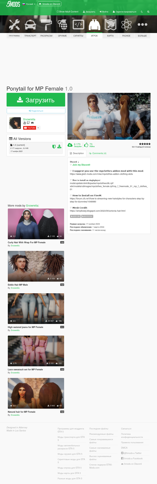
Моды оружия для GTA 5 (70, 453)
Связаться (126, 428)
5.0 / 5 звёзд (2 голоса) (141, 147)
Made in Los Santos (16, 430)
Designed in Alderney (17, 427)
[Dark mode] (142, 11)
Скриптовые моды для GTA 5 (71, 461)
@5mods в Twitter (132, 453)
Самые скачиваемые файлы (99, 449)
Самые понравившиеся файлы (101, 441)
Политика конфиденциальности (132, 435)
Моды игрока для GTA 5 (70, 467)
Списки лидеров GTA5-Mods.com (100, 466)
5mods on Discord (132, 463)
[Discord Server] (32, 122)
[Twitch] (28, 122)
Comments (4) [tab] (98, 153)
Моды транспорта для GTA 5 (71, 438)
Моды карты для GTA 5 (69, 472)
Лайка (92, 146)
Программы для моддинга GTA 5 (71, 430)
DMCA (124, 447)
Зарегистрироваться (125, 11)
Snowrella (29, 119)
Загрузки (78, 146)
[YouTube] (24, 122)
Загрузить (90, 11)
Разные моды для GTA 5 (70, 478)
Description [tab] (78, 153)
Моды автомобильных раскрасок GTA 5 (69, 447)
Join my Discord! (81, 164)
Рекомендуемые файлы (101, 433)
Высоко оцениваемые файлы (100, 458)
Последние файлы (98, 428)
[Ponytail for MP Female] (109, 116)
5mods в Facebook (133, 458)
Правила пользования (132, 442)
